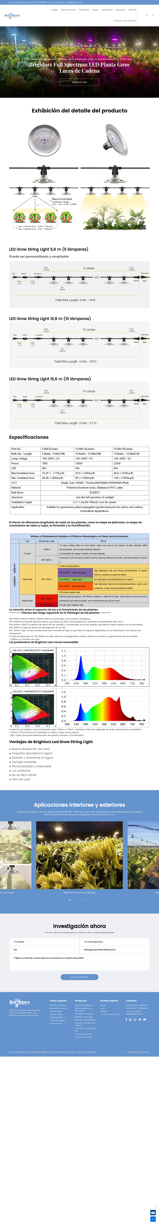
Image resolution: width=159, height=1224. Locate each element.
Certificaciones (56, 1023)
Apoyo (96, 9)
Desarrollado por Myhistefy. (139, 1052)
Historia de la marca (58, 1008)
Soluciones (107, 9)
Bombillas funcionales (84, 1017)
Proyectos (121, 9)
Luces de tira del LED (83, 1034)
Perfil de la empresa (58, 1005)
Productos (84, 9)
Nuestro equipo (56, 1011)
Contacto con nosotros (125, 20)
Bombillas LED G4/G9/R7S (85, 1020)
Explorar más (79, 82)
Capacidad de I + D (58, 1017)
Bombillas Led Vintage (84, 1014)
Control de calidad (57, 1020)
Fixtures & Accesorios (83, 1037)
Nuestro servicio (56, 1014)
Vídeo (102, 1008)
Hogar (55, 9)
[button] (12, 62)
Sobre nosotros (68, 9)
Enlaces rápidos (109, 1000)
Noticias (133, 9)
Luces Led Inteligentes (84, 1005)
